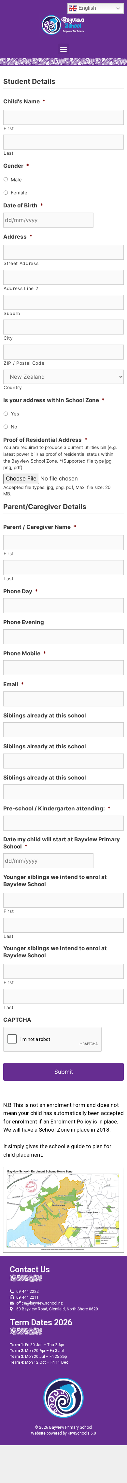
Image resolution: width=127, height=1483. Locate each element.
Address (18, 236)
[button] (63, 49)
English (86, 8)
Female (19, 193)
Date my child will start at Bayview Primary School (61, 843)
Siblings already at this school (44, 715)
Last (9, 153)
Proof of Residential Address (45, 440)
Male (16, 180)
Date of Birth (23, 205)
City (8, 338)
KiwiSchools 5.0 (82, 1433)
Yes (15, 414)
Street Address (21, 263)
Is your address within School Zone (54, 400)
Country (13, 387)
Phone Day (20, 591)
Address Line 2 (21, 288)
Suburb (12, 313)
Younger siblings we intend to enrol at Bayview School (55, 880)
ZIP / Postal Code (24, 363)
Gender (16, 166)
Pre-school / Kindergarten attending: (57, 808)
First (9, 128)
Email (13, 684)
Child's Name (24, 101)
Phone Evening (23, 622)
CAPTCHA (17, 1020)
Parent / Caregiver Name (40, 527)
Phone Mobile (24, 653)
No (14, 427)
